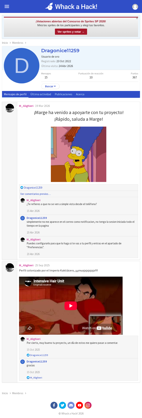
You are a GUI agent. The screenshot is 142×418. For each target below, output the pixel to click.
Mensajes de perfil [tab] (15, 94)
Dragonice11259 (37, 218)
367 (134, 77)
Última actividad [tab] (40, 94)
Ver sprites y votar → (71, 31)
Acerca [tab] (80, 94)
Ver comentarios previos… (35, 194)
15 (46, 77)
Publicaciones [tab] (63, 94)
